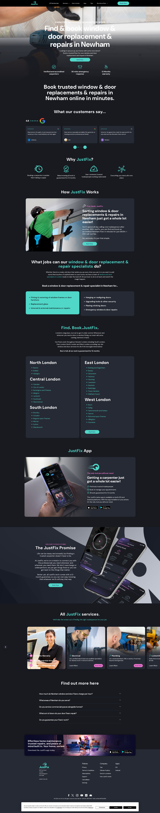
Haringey (36, 374)
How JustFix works (105, 776)
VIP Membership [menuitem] (54, 3)
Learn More (73, 666)
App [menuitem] (85, 3)
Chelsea (48, 390)
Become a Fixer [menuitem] (101, 3)
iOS (116, 767)
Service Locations (105, 773)
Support (84, 776)
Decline (116, 807)
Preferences (102, 807)
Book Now (123, 3)
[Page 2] (79, 147)
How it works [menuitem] (76, 3)
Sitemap (84, 783)
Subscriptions (86, 773)
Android (117, 770)
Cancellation (86, 780)
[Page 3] (80, 147)
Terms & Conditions (88, 770)
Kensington (37, 390)
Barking (91, 368)
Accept (130, 807)
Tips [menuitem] (91, 3)
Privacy (84, 767)
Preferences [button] (90, 807)
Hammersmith (93, 411)
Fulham (104, 411)
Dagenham (101, 368)
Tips (101, 767)
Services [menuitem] (65, 3)
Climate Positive (105, 770)
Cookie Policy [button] (59, 807)
